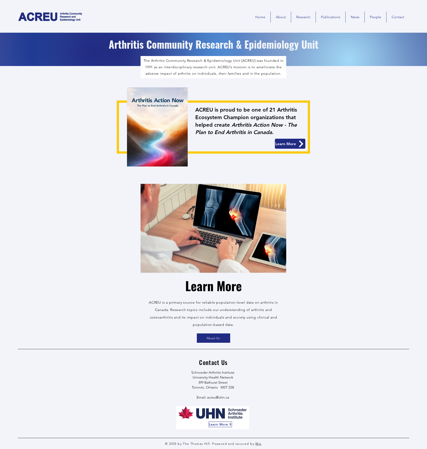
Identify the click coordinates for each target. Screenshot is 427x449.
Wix (258, 444)
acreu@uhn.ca (218, 397)
